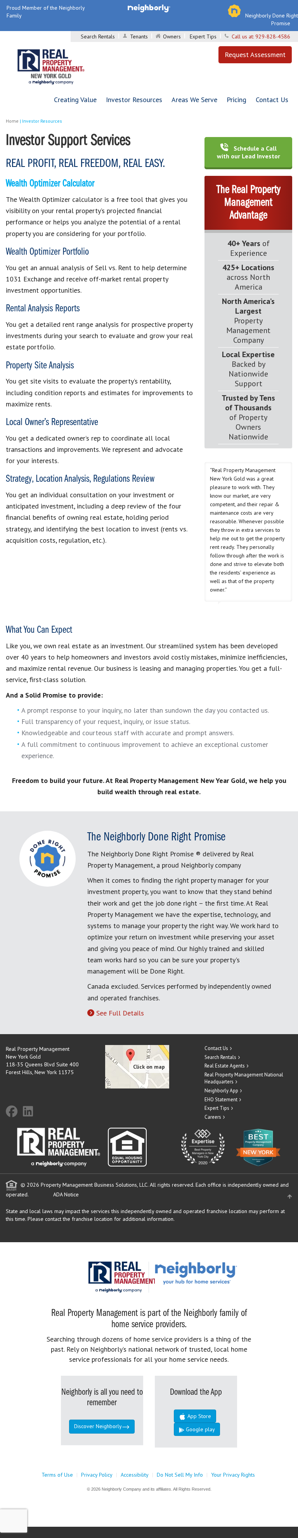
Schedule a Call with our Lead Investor (248, 152)
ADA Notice (66, 1194)
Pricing (236, 99)
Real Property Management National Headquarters (243, 1078)
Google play (199, 1429)
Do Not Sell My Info (180, 1474)
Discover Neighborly (98, 1426)
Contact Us (272, 99)
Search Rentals (98, 36)
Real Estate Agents (224, 1065)
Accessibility (135, 1474)
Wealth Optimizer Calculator (50, 184)
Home (12, 121)
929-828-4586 (272, 36)
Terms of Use (57, 1474)
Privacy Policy (97, 1474)
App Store (198, 1416)
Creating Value (75, 99)
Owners (172, 36)
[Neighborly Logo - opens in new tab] (219, 1272)
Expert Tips (203, 36)
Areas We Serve (194, 99)
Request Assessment (255, 54)
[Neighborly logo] (149, 7)
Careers (212, 1117)
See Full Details (120, 1013)
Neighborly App (221, 1090)
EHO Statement (220, 1099)
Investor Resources (134, 99)
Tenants (139, 36)
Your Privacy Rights (233, 1474)
